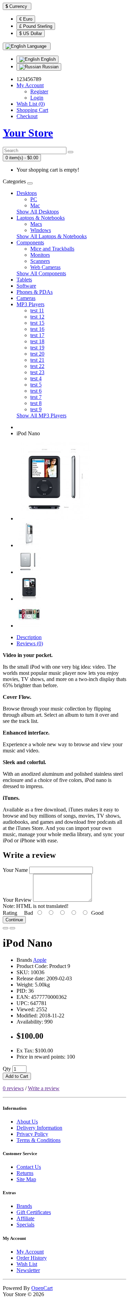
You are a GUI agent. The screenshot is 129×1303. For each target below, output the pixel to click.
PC (33, 199)
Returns (25, 1173)
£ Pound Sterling (35, 26)
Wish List (27, 1264)
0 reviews (13, 1088)
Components (30, 242)
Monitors (40, 255)
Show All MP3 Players (41, 415)
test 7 (36, 397)
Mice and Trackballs (52, 249)
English (48, 59)
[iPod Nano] (56, 518)
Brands (24, 1206)
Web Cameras (45, 267)
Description (29, 637)
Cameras (26, 298)
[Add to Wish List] (5, 928)
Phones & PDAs (35, 292)
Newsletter (28, 1270)
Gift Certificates (34, 1212)
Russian (49, 66)
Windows (40, 230)
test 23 (37, 372)
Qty (7, 1069)
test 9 (36, 409)
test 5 (36, 385)
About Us (27, 1122)
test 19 (37, 347)
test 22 (37, 366)
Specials (25, 1224)
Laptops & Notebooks (41, 218)
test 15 (37, 323)
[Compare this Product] (12, 928)
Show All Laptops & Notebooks (52, 236)
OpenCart (42, 1288)
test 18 (37, 341)
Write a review (44, 1088)
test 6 (36, 391)
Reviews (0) (30, 643)
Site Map (26, 1179)
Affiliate (25, 1218)
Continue (14, 919)
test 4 (36, 378)
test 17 (37, 335)
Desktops (27, 193)
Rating (10, 913)
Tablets (24, 279)
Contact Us (29, 1167)
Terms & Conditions (39, 1140)
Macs (36, 224)
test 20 (37, 354)
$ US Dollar (30, 33)
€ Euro (25, 19)
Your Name (15, 870)
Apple (39, 960)
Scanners (40, 261)
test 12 (37, 317)
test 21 (37, 360)
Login (36, 98)
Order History (32, 1258)
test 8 (36, 403)
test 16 (37, 329)
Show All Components (41, 273)
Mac (35, 205)
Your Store (28, 133)
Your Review (17, 900)
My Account (30, 1252)
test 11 (37, 310)
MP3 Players (30, 304)
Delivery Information (39, 1128)
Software (26, 286)
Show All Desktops (38, 212)
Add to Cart (17, 1076)
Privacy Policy (32, 1134)
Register (39, 91)
